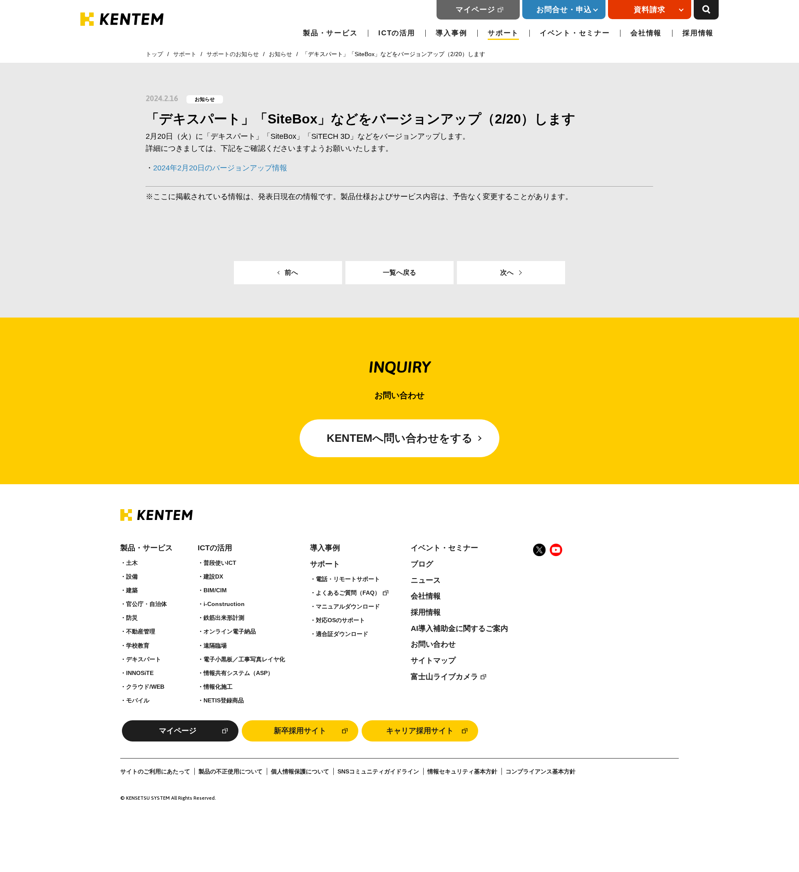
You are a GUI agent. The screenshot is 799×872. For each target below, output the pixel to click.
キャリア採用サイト (420, 731)
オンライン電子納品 (229, 631)
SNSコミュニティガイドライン (378, 772)
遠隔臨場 (215, 645)
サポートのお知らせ (232, 54)
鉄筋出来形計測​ (223, 617)
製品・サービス (330, 33)
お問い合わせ (433, 644)
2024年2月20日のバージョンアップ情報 (220, 168)
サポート (503, 33)
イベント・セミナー (575, 33)
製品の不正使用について (231, 772)
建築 (132, 590)
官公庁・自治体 (146, 604)
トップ (154, 54)
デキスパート (143, 659)
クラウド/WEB (145, 686)
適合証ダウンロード (342, 634)
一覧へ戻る (399, 272)
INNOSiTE (140, 673)
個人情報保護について (300, 772)
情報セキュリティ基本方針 (462, 772)
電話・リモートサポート (348, 579)
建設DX (213, 576)
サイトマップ (433, 660)
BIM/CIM (215, 590)
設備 (132, 576)
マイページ (475, 9)
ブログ (422, 564)
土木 (132, 562)
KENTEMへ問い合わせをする (400, 438)
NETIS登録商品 (223, 700)
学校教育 (137, 645)
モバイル (137, 700)
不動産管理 (140, 631)
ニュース (426, 580)
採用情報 (698, 33)
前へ (291, 272)
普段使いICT (219, 562)
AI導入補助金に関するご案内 (459, 628)
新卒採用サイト (300, 731)
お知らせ (280, 54)
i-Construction (224, 604)
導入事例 (451, 33)
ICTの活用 (396, 33)
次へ (507, 272)
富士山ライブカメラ (444, 676)
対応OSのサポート (340, 620)
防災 (132, 617)
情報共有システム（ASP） (238, 673)
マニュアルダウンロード (348, 606)
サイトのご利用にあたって (155, 772)
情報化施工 (218, 686)
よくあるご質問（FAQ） (348, 592)
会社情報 (646, 33)
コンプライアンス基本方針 (541, 772)
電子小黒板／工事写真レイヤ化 (244, 659)
